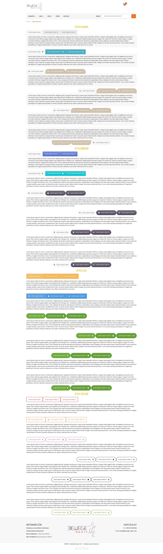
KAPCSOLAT (66, 16)
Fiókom (58, 16)
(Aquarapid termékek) (39, 537)
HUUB (48, 16)
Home (28, 21)
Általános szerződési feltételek (37, 528)
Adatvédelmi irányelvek (35, 531)
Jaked (40, 16)
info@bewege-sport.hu (128, 531)
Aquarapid (31, 16)
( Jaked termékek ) (38, 534)
